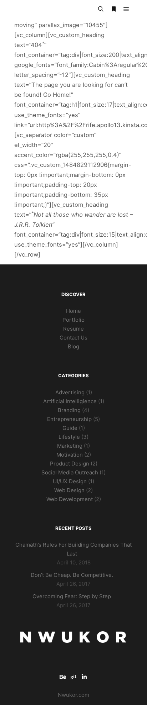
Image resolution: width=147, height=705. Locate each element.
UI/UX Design (70, 481)
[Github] (73, 677)
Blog (73, 346)
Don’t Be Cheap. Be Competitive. (72, 575)
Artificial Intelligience (70, 401)
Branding (69, 410)
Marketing (69, 445)
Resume (73, 328)
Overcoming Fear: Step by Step (71, 596)
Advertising (70, 392)
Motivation (69, 454)
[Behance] (62, 677)
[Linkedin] (84, 677)
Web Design (69, 490)
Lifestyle (69, 436)
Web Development (69, 499)
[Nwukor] (50, 9)
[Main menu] (126, 9)
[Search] (100, 9)
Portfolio (73, 319)
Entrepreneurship (69, 419)
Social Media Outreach (69, 472)
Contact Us (73, 337)
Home (73, 310)
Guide (69, 428)
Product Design (69, 463)
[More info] (113, 9)
